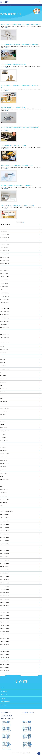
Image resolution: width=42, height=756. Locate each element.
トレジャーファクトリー (4, 440)
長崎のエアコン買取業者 (4, 573)
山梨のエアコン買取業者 (4, 560)
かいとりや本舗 (3, 375)
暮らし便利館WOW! (3, 502)
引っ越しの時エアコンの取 (4, 250)
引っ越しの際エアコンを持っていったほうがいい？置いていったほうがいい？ (21, 24)
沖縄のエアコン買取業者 (6, 722)
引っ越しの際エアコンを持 (4, 260)
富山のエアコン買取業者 (4, 540)
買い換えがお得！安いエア (4, 237)
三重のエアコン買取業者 (4, 664)
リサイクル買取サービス (4, 408)
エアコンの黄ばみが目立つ (4, 247)
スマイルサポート (3, 365)
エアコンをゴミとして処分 (4, 321)
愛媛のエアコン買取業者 (4, 605)
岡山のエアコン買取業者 (4, 625)
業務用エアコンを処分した (4, 273)
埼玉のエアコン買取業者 (4, 631)
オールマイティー (3, 388)
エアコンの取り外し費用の (4, 234)
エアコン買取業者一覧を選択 (6, 715)
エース (1, 372)
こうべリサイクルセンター (4, 369)
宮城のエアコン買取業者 (4, 586)
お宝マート (2, 486)
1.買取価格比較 (4, 691)
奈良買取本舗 (2, 362)
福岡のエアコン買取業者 (4, 602)
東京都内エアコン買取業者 (27, 744)
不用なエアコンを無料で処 (4, 327)
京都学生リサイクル (3, 414)
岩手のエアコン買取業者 (4, 563)
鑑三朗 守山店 (3, 466)
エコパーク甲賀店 (3, 411)
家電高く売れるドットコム (4, 453)
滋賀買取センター (3, 404)
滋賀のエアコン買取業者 (4, 524)
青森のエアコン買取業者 (4, 569)
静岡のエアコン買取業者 (4, 517)
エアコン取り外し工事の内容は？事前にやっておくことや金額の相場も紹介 (20, 127)
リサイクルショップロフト (4, 463)
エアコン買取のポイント (5, 224)
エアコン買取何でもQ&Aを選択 (28, 712)
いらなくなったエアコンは (4, 270)
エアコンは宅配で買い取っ (4, 263)
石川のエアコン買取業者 (4, 537)
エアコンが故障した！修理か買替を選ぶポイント (13, 64)
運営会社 (28, 752)
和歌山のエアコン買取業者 (4, 644)
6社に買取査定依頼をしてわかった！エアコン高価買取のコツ (16, 185)
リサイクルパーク (3, 450)
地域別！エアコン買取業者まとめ (6, 511)
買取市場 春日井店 (3, 427)
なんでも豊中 (2, 346)
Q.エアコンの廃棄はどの (4, 334)
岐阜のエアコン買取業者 (4, 667)
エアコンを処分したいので (4, 324)
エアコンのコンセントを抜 (4, 244)
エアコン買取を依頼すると (4, 302)
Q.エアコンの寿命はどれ (4, 311)
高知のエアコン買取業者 (27, 737)
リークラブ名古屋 (3, 447)
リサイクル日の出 (3, 382)
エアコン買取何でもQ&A (5, 308)
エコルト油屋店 (3, 437)
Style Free (2, 424)
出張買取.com (2, 505)
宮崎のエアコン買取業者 (6, 727)
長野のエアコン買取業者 (4, 543)
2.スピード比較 (4, 694)
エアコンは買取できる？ (4, 283)
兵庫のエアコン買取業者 (4, 654)
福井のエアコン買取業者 (4, 527)
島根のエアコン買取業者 (4, 612)
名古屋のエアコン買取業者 (4, 670)
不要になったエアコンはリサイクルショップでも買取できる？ (17, 165)
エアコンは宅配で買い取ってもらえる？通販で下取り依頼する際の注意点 (19, 44)
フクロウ (1, 395)
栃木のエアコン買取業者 (4, 628)
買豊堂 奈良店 (2, 359)
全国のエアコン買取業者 (4, 514)
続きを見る (6, 27)
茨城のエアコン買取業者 (4, 618)
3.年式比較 (3, 698)
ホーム (2, 687)
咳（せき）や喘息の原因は (4, 227)
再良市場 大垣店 (3, 473)
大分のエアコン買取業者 (4, 599)
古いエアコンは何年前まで (4, 299)
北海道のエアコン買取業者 (4, 566)
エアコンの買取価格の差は (4, 296)
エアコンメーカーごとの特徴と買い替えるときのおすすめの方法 (17, 205)
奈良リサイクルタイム (4, 349)
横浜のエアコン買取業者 (4, 638)
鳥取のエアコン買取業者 (4, 592)
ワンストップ (2, 421)
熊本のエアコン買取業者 (4, 579)
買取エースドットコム (4, 489)
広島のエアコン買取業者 (4, 615)
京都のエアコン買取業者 (4, 651)
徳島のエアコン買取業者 (4, 595)
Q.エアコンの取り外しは (4, 337)
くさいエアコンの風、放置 (4, 231)
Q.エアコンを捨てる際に (4, 314)
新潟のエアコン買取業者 (4, 550)
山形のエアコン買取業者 (4, 530)
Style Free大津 (3, 391)
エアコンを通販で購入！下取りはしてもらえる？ (13, 145)
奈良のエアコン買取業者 (4, 641)
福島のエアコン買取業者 (4, 553)
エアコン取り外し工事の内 (4, 276)
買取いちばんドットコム (4, 430)
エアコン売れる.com (3, 492)
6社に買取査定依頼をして (4, 286)
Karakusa (2, 476)
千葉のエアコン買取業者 (27, 742)
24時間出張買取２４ (3, 378)
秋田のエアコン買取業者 (4, 556)
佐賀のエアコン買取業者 (4, 576)
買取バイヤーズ (3, 385)
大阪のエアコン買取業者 (4, 657)
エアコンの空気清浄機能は (4, 253)
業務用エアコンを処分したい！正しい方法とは (13, 107)
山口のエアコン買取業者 (4, 589)
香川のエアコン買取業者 (4, 582)
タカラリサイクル (3, 352)
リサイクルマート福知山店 (4, 479)
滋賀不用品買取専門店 (4, 401)
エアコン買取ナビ (3, 434)
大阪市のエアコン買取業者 (27, 746)
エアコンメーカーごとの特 (4, 289)
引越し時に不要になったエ (4, 257)
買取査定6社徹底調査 (5, 701)
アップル (1, 398)
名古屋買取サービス (3, 460)
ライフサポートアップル (4, 499)
